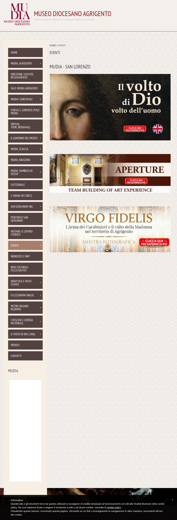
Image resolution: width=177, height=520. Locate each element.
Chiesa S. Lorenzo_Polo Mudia (25, 112)
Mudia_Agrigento (21, 63)
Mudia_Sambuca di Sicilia (21, 173)
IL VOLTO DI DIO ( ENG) (23, 334)
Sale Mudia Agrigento (24, 88)
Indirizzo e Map (20, 256)
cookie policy (114, 507)
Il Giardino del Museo (24, 138)
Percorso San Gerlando (19, 219)
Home (53, 45)
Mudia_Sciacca (19, 149)
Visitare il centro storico (22, 233)
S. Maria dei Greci (21, 195)
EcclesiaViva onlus (22, 295)
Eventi (15, 245)
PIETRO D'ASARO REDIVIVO (20, 308)
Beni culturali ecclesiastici (19, 269)
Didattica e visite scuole (21, 283)
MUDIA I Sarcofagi (21, 99)
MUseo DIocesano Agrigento (72, 14)
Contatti (16, 356)
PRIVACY (15, 345)
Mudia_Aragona (20, 160)
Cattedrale (18, 185)
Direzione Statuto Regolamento (22, 76)
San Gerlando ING (22, 206)
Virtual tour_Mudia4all (21, 126)
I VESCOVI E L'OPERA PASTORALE (22, 322)
